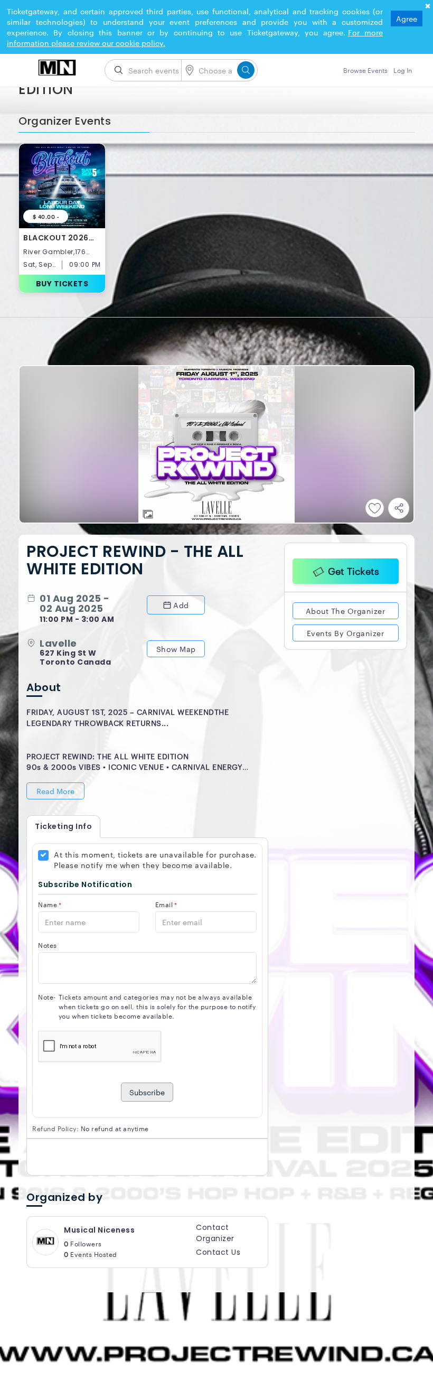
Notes (47, 944)
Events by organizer (345, 631)
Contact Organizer (215, 1233)
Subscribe (147, 1092)
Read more (55, 791)
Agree (406, 18)
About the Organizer (345, 609)
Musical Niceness (99, 1230)
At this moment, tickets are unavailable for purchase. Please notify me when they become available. (155, 859)
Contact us (218, 1252)
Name (50, 904)
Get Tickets (353, 569)
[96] (58, 67)
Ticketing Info (63, 826)
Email (166, 904)
